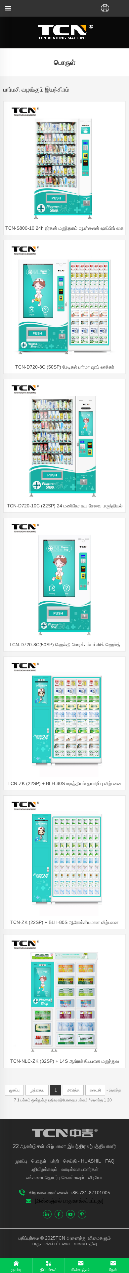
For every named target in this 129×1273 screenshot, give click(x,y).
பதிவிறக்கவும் (44, 1169)
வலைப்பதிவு (85, 1243)
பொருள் (38, 1161)
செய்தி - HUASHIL (82, 1161)
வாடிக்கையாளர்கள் (80, 1169)
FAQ (109, 1161)
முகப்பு (21, 1161)
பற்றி (55, 1161)
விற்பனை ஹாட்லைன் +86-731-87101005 (69, 1192)
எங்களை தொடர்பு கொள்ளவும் (55, 1177)
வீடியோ (95, 1177)
